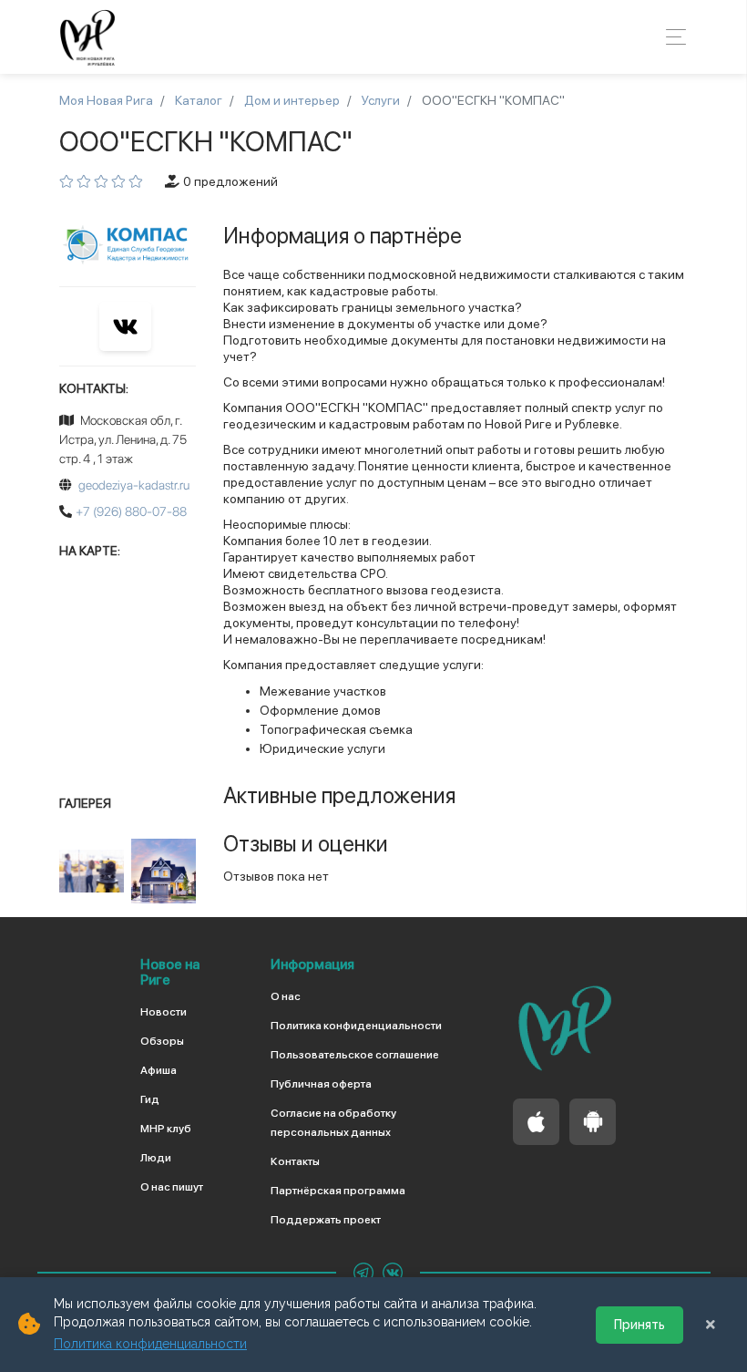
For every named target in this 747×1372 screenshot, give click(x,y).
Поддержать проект (326, 1219)
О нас (286, 996)
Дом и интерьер (292, 100)
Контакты (295, 1161)
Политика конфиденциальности (356, 1025)
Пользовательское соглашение (355, 1054)
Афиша (158, 1070)
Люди (155, 1157)
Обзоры (162, 1041)
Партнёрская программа (338, 1190)
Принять (639, 1324)
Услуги (381, 100)
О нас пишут (171, 1187)
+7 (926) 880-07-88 (131, 511)
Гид (149, 1099)
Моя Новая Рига (106, 100)
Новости (163, 1012)
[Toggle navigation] (671, 37)
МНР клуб (165, 1128)
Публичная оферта (321, 1084)
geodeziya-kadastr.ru (133, 485)
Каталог (198, 100)
